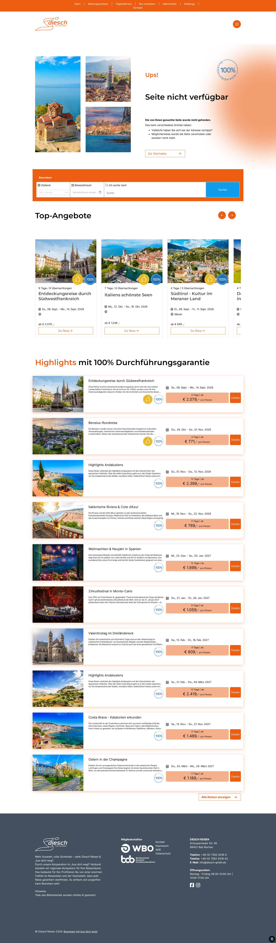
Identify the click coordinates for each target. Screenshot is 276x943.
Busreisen (45, 177)
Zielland (45, 185)
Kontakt (138, 7)
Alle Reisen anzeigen (215, 797)
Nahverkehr (170, 3)
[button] (222, 215)
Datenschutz (163, 853)
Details (235, 397)
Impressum (162, 845)
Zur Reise (64, 330)
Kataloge (190, 3)
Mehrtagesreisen (98, 3)
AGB (158, 849)
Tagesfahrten (124, 3)
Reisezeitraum (83, 185)
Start (77, 3)
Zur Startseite (157, 153)
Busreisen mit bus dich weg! (80, 931)
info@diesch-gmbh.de (212, 862)
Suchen (222, 189)
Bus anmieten (147, 3)
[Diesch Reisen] (51, 24)
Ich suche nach (117, 185)
